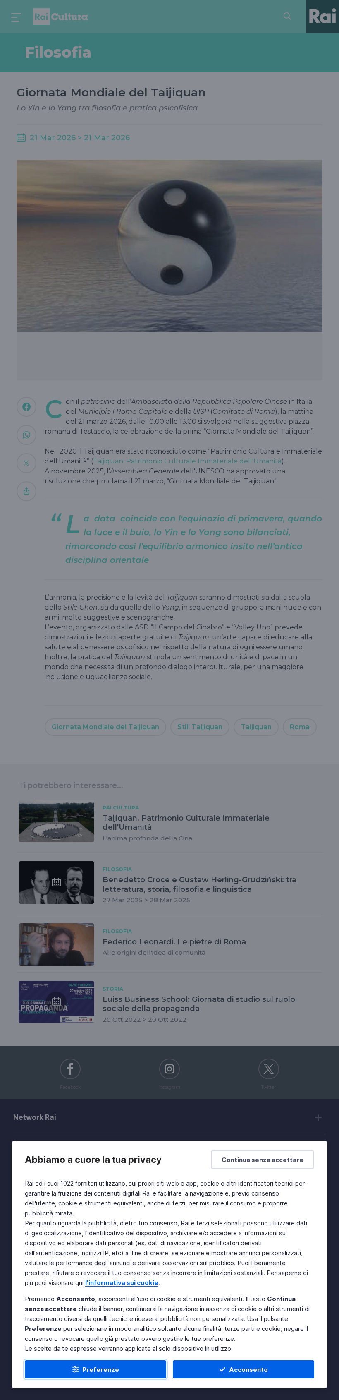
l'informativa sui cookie (121, 1283)
